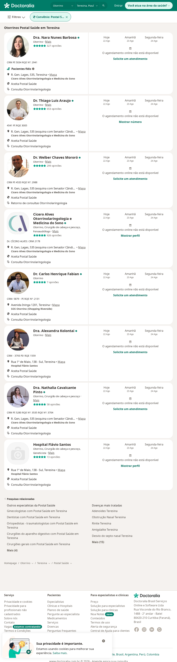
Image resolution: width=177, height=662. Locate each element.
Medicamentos (57, 618)
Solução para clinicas (104, 610)
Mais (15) (98, 542)
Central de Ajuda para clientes (110, 631)
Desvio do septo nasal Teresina (112, 536)
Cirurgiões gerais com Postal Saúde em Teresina (38, 544)
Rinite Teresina (101, 523)
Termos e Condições (17, 631)
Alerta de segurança (104, 626)
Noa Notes (102, 614)
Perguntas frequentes (61, 631)
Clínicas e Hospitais (59, 606)
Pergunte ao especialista (63, 614)
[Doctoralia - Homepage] (26, 5)
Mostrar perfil (130, 235)
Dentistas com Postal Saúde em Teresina (33, 517)
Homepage (10, 563)
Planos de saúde (58, 610)
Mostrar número (130, 122)
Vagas (22, 626)
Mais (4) (12, 550)
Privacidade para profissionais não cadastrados (15, 610)
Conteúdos (98, 618)
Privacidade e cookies (18, 602)
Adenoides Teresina (105, 511)
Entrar (118, 5)
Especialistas (55, 602)
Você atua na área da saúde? (147, 5)
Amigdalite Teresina (105, 530)
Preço (94, 602)
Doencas (53, 626)
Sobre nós (10, 618)
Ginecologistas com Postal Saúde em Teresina (37, 511)
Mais (48, 42)
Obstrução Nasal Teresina (109, 517)
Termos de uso (100, 622)
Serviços (52, 622)
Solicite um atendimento (130, 59)
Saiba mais (60, 653)
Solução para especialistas (108, 606)
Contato (9, 622)
